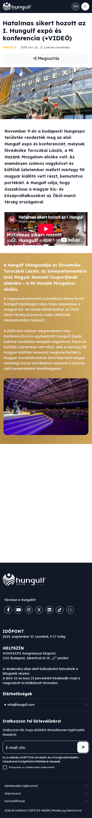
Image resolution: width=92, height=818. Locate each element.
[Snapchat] (70, 610)
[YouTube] (18, 610)
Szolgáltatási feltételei (32, 761)
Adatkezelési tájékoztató (21, 786)
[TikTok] (59, 610)
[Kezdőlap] (17, 6)
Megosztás (48, 58)
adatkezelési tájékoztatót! (40, 767)
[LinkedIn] (49, 610)
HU (75, 6)
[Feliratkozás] (82, 747)
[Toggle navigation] (85, 6)
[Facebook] (8, 610)
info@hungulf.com (21, 705)
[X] (39, 610)
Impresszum (12, 793)
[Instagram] (29, 610)
